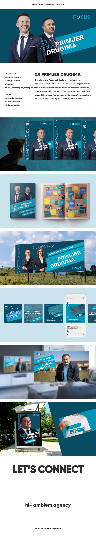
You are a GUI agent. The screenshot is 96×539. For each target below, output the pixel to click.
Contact (60, 4)
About (41, 4)
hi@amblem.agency (48, 505)
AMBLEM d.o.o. (39, 528)
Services (50, 4)
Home (34, 4)
